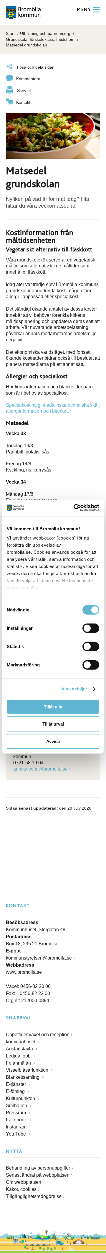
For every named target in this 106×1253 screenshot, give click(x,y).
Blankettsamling (23, 1077)
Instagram (17, 1126)
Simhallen (17, 1105)
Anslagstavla (20, 1048)
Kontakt (23, 102)
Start (10, 33)
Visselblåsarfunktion (27, 1070)
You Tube (16, 1133)
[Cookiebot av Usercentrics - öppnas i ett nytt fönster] (74, 508)
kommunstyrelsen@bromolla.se (39, 957)
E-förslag (16, 1091)
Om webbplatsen (23, 1182)
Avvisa (53, 741)
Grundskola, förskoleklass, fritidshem (40, 39)
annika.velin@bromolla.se (40, 768)
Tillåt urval (53, 723)
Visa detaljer (74, 688)
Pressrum (16, 1112)
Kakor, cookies (21, 1189)
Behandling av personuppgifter (38, 1167)
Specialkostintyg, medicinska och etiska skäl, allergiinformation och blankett (53, 408)
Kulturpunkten (21, 1098)
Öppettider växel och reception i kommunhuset (39, 1038)
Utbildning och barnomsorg (45, 33)
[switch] (90, 628)
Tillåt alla (53, 706)
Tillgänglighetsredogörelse (34, 1196)
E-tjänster (16, 1084)
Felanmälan (19, 1062)
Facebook (17, 1119)
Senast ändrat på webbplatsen (37, 1175)
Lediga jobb (19, 1055)
